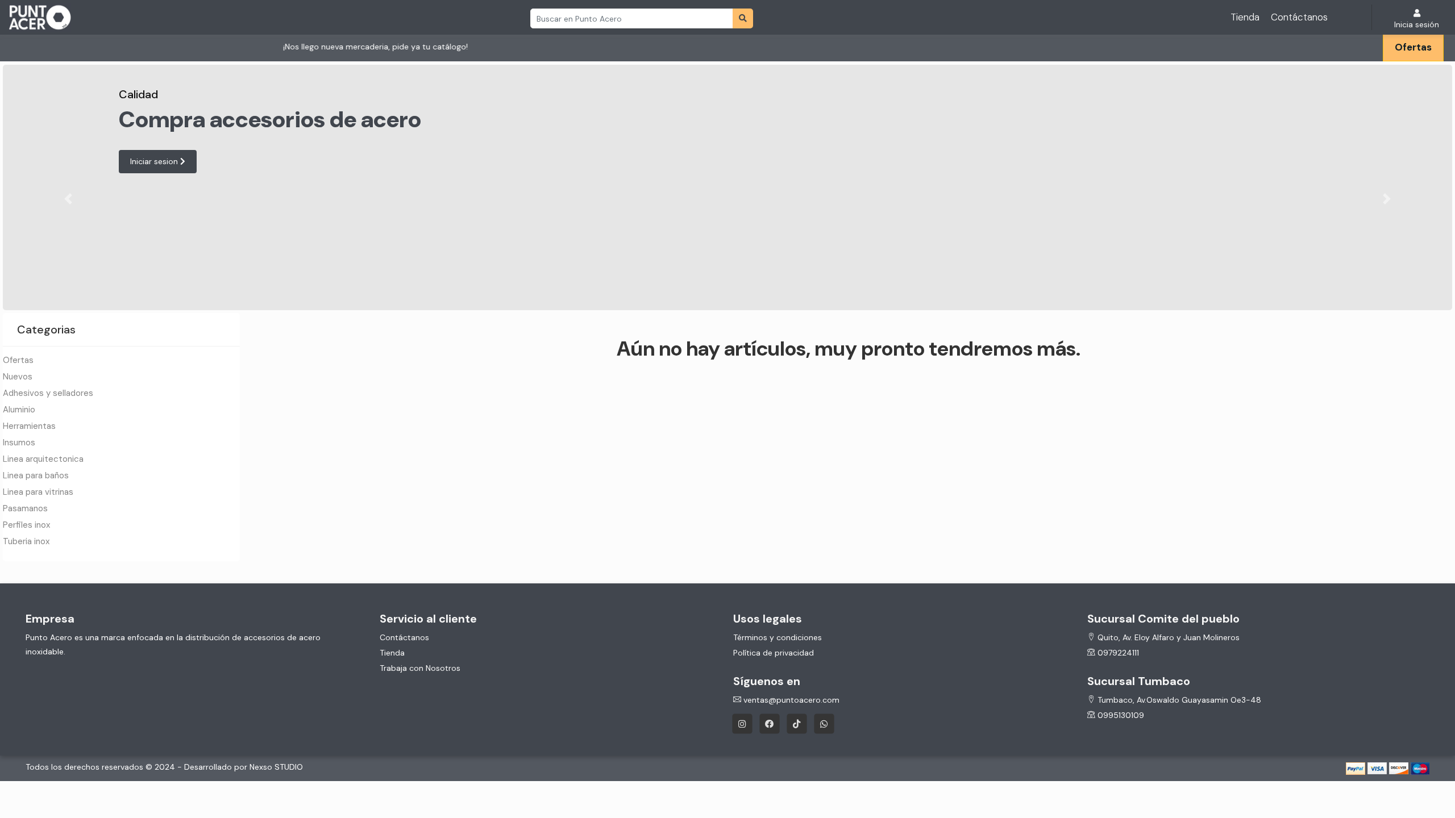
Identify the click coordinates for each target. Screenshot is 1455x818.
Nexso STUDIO (276, 767)
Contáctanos (1299, 17)
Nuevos (17, 376)
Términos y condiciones (777, 637)
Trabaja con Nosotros (420, 668)
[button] (68, 198)
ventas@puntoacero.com (790, 700)
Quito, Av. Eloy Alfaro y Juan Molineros (1167, 637)
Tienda (1244, 17)
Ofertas (1413, 47)
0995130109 (1119, 715)
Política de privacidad (773, 653)
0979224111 (1117, 653)
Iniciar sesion (155, 161)
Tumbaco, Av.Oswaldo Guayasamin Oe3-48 (1178, 700)
